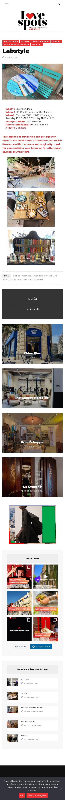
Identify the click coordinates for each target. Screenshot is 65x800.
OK (21, 795)
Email (8, 417)
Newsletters (12, 431)
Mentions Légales (37, 795)
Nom (8, 403)
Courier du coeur (16, 437)
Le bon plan (13, 443)
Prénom (10, 389)
